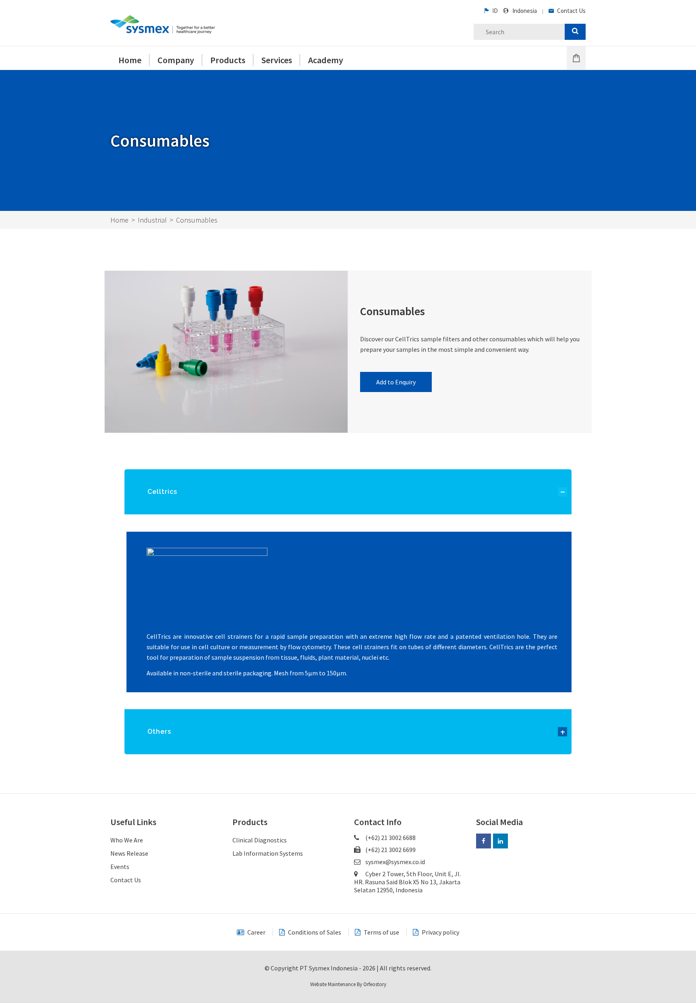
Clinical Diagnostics (259, 840)
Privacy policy (439, 932)
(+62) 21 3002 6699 (390, 850)
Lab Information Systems (267, 853)
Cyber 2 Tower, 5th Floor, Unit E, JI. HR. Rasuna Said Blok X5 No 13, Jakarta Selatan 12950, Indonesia (407, 882)
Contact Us (571, 10)
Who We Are (126, 840)
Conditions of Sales (314, 932)
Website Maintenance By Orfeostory (348, 984)
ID (494, 10)
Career (255, 932)
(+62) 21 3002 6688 (390, 838)
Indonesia (524, 10)
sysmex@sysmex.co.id (395, 862)
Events (119, 867)
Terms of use (380, 932)
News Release (129, 853)
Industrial (152, 220)
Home (119, 220)
